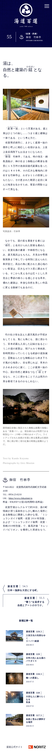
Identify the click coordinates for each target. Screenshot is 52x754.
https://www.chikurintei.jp (20, 498)
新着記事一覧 (26, 620)
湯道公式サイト (14, 747)
